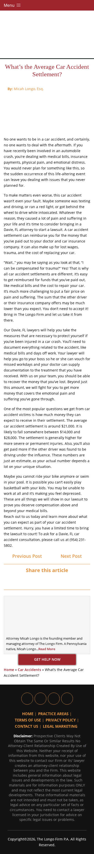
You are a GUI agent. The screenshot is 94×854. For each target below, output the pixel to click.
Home (9, 669)
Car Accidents (29, 669)
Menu (10, 5)
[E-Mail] (60, 580)
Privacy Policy (61, 719)
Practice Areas (53, 713)
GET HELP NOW (47, 659)
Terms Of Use (28, 719)
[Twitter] (43, 580)
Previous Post (26, 556)
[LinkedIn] (51, 580)
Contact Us (26, 726)
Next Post (72, 556)
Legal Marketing (60, 726)
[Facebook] (34, 580)
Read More (46, 649)
